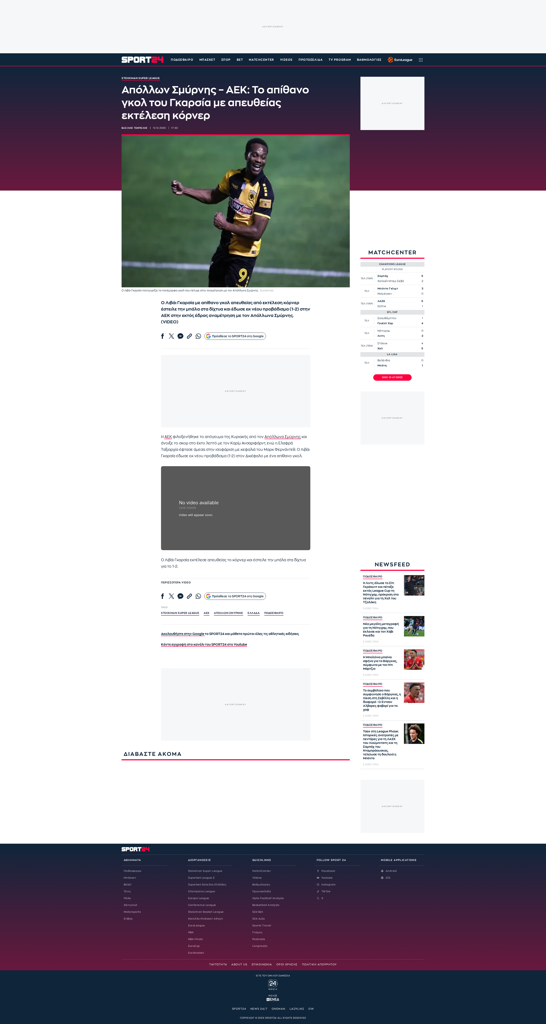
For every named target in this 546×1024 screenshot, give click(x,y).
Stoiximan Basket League (206, 912)
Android (391, 871)
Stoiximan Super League (205, 871)
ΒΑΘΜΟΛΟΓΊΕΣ (369, 59)
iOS (388, 877)
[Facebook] (163, 336)
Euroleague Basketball (399, 60)
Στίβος (128, 918)
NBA (191, 932)
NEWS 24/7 (258, 1009)
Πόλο (127, 898)
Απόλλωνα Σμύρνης (282, 437)
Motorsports (132, 912)
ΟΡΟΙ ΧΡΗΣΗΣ (287, 964)
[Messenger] (180, 336)
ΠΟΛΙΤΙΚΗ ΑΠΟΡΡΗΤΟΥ (319, 964)
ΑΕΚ (168, 437)
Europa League (198, 898)
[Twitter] (171, 336)
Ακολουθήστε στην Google (183, 634)
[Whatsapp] (198, 336)
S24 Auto (258, 918)
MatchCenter (261, 871)
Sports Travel (261, 925)
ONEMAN (278, 1009)
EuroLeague (196, 925)
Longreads (259, 946)
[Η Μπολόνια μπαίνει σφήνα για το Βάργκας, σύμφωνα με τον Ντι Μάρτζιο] (414, 659)
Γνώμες (257, 932)
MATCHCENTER (261, 59)
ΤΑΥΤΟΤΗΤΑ (218, 964)
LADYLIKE (297, 1009)
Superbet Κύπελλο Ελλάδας (207, 884)
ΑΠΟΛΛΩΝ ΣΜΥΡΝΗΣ (228, 613)
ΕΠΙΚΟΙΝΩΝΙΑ (262, 964)
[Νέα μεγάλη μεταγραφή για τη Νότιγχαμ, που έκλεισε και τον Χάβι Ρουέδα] (414, 626)
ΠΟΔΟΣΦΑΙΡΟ (372, 576)
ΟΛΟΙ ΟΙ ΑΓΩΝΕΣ (392, 377)
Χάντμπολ (130, 905)
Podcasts (258, 939)
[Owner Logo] (273, 984)
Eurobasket (196, 953)
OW (311, 1009)
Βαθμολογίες (261, 884)
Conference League (202, 905)
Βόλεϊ (127, 884)
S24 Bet (257, 912)
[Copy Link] (189, 336)
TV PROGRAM (340, 59)
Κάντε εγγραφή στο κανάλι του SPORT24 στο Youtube (204, 644)
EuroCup (194, 946)
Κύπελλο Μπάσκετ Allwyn (205, 918)
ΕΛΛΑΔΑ (254, 613)
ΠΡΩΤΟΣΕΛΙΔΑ (311, 59)
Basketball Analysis (265, 905)
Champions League (201, 891)
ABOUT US (239, 964)
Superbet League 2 (201, 877)
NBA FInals (195, 939)
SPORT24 (239, 1009)
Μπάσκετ (207, 59)
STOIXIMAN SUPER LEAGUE (180, 613)
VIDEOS (286, 59)
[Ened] (273, 999)
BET (240, 59)
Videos (257, 877)
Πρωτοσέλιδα (261, 891)
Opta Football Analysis (268, 898)
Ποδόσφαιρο (182, 59)
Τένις (127, 891)
